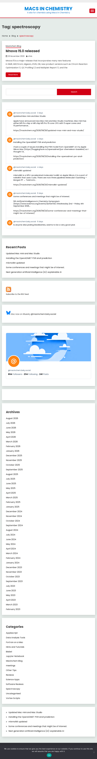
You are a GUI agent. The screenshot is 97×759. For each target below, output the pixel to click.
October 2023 (13, 576)
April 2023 (11, 599)
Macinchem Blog (13, 46)
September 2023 (14, 581)
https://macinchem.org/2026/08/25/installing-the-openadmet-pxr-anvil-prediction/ (48, 157)
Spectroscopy (13, 688)
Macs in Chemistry (48, 8)
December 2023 (14, 567)
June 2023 (11, 590)
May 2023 (10, 595)
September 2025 (14, 469)
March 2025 (12, 497)
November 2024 (14, 516)
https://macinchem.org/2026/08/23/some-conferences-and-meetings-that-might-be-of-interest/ (50, 211)
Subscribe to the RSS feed (17, 294)
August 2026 (12, 418)
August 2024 (12, 530)
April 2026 (11, 436)
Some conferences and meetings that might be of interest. (35, 267)
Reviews (10, 674)
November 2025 (14, 460)
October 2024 (13, 520)
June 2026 (11, 427)
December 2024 (14, 511)
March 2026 (12, 441)
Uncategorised (13, 693)
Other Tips (11, 670)
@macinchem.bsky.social (43, 314)
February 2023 (13, 609)
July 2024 (10, 534)
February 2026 (13, 446)
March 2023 (12, 604)
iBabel (9, 651)
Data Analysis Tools (15, 637)
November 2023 (14, 571)
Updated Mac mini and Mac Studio (23, 253)
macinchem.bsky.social (19, 370)
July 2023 (10, 586)
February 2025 (13, 502)
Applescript (12, 632)
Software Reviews (14, 684)
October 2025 (13, 464)
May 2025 (10, 488)
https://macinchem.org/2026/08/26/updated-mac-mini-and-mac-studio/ (48, 130)
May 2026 (10, 432)
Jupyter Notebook (15, 656)
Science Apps (12, 679)
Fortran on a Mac (14, 642)
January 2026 (12, 451)
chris (30, 56)
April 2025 (11, 492)
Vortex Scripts (13, 698)
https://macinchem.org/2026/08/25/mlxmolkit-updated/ (40, 184)
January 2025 (12, 506)
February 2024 (13, 558)
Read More (13, 74)
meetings (10, 665)
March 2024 (12, 553)
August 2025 (12, 474)
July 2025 (10, 478)
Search (74, 92)
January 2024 (12, 562)
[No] (94, 752)
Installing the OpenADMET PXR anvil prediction (29, 258)
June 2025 (11, 483)
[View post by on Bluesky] (48, 223)
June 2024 (11, 539)
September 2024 (14, 525)
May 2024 (11, 544)
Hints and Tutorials (15, 647)
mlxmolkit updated (15, 262)
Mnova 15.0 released (23, 51)
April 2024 (11, 548)
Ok (49, 755)
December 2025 (14, 455)
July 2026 (10, 423)
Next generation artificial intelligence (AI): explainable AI (34, 272)
